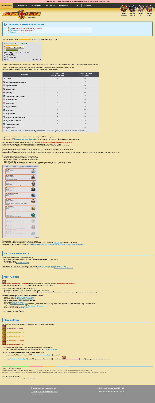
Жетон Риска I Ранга (13, 328)
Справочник (5, 5)
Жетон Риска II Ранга (13, 332)
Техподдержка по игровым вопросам (43, 388)
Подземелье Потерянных (36, 306)
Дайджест (87, 5)
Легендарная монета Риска (16, 283)
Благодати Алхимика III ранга (24, 139)
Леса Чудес (58, 243)
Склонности (35, 5)
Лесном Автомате (18, 302)
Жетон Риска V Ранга (13, 344)
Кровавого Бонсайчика (26, 299)
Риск (11, 28)
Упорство (13, 32)
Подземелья (20, 5)
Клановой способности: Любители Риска (52, 266)
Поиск (77, 5)
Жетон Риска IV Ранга (14, 340)
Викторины (26, 308)
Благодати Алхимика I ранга (42, 355)
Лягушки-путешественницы (24, 297)
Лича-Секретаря (23, 263)
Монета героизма (72, 359)
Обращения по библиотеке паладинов (44, 391)
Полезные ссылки (37, 395)
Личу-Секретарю (51, 349)
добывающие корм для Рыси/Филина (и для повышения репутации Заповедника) (57, 244)
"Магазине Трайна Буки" (18, 304)
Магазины (49, 5)
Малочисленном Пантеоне (63, 268)
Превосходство (15, 30)
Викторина (63, 5)
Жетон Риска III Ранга (14, 336)
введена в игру (37, 40)
